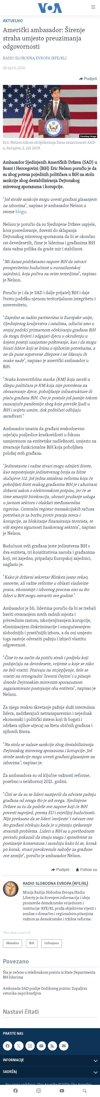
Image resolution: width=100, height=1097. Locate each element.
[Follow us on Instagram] (30, 1046)
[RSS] (52, 1046)
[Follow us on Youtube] (41, 1046)
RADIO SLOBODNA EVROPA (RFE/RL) (35, 58)
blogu (21, 212)
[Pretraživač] (84, 1091)
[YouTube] (61, 1091)
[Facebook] (15, 1091)
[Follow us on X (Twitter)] (18, 1046)
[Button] (88, 79)
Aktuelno (13, 21)
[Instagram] (38, 1091)
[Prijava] (63, 1046)
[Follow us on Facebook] (7, 1046)
